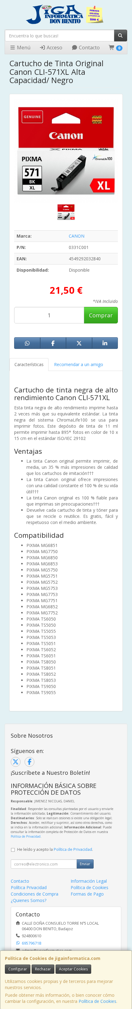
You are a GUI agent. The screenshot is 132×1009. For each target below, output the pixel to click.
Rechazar (43, 969)
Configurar (17, 969)
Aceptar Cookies (73, 969)
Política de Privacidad (26, 836)
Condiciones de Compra (34, 894)
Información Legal (89, 881)
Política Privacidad (29, 887)
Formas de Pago (87, 894)
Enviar (85, 863)
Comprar (101, 315)
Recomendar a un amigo (78, 364)
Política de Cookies (97, 1001)
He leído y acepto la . (55, 849)
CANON (76, 236)
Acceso (53, 47)
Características (29, 364)
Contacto (89, 47)
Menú (23, 47)
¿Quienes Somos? (28, 900)
